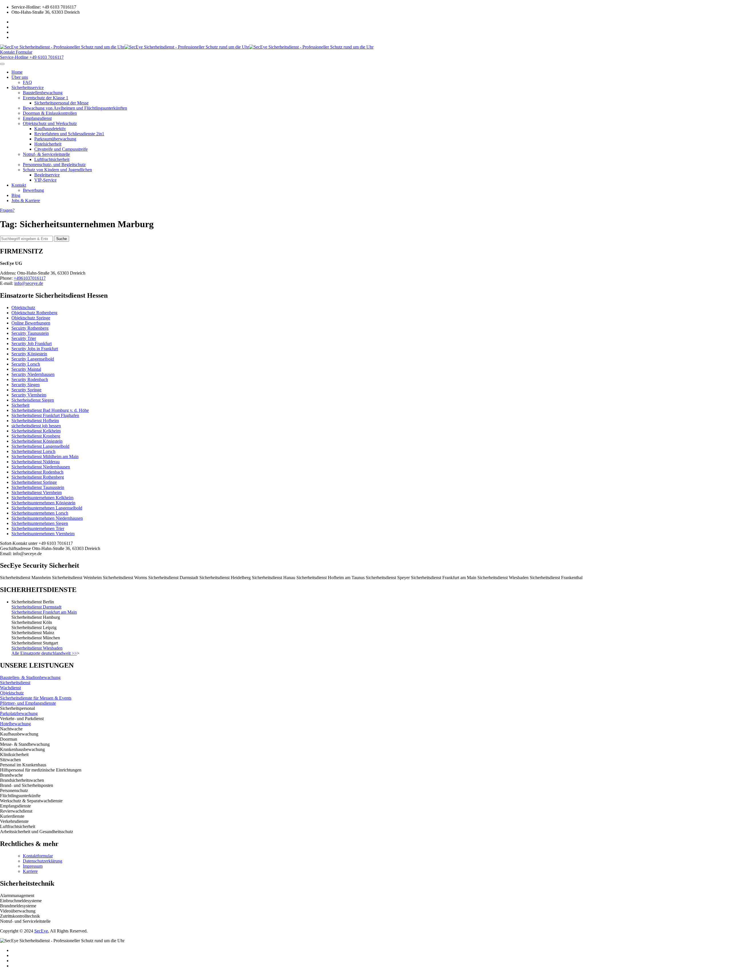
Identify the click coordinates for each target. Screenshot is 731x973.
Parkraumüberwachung (55, 138)
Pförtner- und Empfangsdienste (28, 703)
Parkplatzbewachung (19, 713)
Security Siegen (25, 384)
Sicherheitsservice (27, 87)
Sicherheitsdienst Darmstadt (36, 607)
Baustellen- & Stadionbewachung (30, 677)
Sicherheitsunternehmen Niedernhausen (47, 518)
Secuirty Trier (23, 338)
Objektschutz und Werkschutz (50, 123)
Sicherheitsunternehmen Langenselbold (46, 507)
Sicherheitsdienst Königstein (37, 441)
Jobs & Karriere (25, 200)
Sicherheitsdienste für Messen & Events (35, 698)
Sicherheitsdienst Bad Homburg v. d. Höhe (50, 410)
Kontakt (18, 185)
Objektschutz (23, 307)
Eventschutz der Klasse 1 (45, 97)
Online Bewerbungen (30, 323)
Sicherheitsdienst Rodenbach (37, 472)
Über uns (19, 77)
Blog (15, 195)
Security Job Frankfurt (31, 343)
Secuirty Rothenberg (30, 328)
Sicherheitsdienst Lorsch (33, 451)
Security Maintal (26, 369)
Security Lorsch (25, 364)
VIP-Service (45, 180)
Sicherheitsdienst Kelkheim (36, 430)
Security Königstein (29, 353)
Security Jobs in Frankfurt (34, 348)
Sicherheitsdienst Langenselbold (40, 446)
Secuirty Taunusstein (30, 333)
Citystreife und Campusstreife (61, 149)
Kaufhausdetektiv (50, 128)
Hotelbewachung (15, 723)
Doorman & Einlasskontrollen (50, 113)
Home (17, 72)
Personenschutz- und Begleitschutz (54, 164)
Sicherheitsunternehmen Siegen (39, 523)
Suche (61, 239)
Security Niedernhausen (33, 374)
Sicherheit (20, 405)
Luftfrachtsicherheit (51, 159)
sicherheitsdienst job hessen (36, 425)
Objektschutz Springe (30, 317)
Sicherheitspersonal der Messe (61, 102)
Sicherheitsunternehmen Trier (37, 528)
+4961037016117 (30, 278)
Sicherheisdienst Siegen (32, 400)
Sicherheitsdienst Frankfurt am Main (44, 612)
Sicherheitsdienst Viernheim (36, 492)
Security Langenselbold (32, 358)
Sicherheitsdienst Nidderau (35, 461)
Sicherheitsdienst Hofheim (35, 420)
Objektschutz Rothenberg (34, 312)
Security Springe (26, 389)
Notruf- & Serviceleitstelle (46, 154)
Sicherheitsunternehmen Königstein (43, 502)
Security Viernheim (28, 394)
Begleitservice (47, 174)
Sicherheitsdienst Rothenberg (37, 477)
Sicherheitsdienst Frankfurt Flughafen (45, 415)
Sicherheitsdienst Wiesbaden (37, 648)
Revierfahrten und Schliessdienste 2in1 (69, 133)
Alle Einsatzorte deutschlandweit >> (44, 653)
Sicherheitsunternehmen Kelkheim (42, 497)
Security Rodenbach (29, 379)
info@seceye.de (28, 283)
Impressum (33, 866)
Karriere (30, 871)
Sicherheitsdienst (15, 682)
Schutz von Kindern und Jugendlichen (57, 169)
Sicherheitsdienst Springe (34, 482)
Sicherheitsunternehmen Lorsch (39, 513)
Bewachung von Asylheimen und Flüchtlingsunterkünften (75, 108)
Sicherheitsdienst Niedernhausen (40, 466)
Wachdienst (10, 687)
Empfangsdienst (37, 118)
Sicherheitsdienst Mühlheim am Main (45, 456)
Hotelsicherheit (47, 144)
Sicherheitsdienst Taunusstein (37, 487)
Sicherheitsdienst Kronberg (35, 436)
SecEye (41, 930)
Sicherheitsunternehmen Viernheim (43, 533)
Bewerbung (33, 190)
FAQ (27, 82)
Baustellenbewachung (43, 92)
